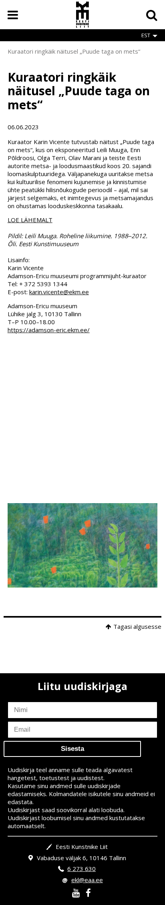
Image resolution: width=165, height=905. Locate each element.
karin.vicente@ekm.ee (59, 292)
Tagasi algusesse (137, 626)
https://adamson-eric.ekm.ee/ (49, 330)
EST (145, 35)
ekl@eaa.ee (87, 880)
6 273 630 (81, 869)
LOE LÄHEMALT (30, 220)
